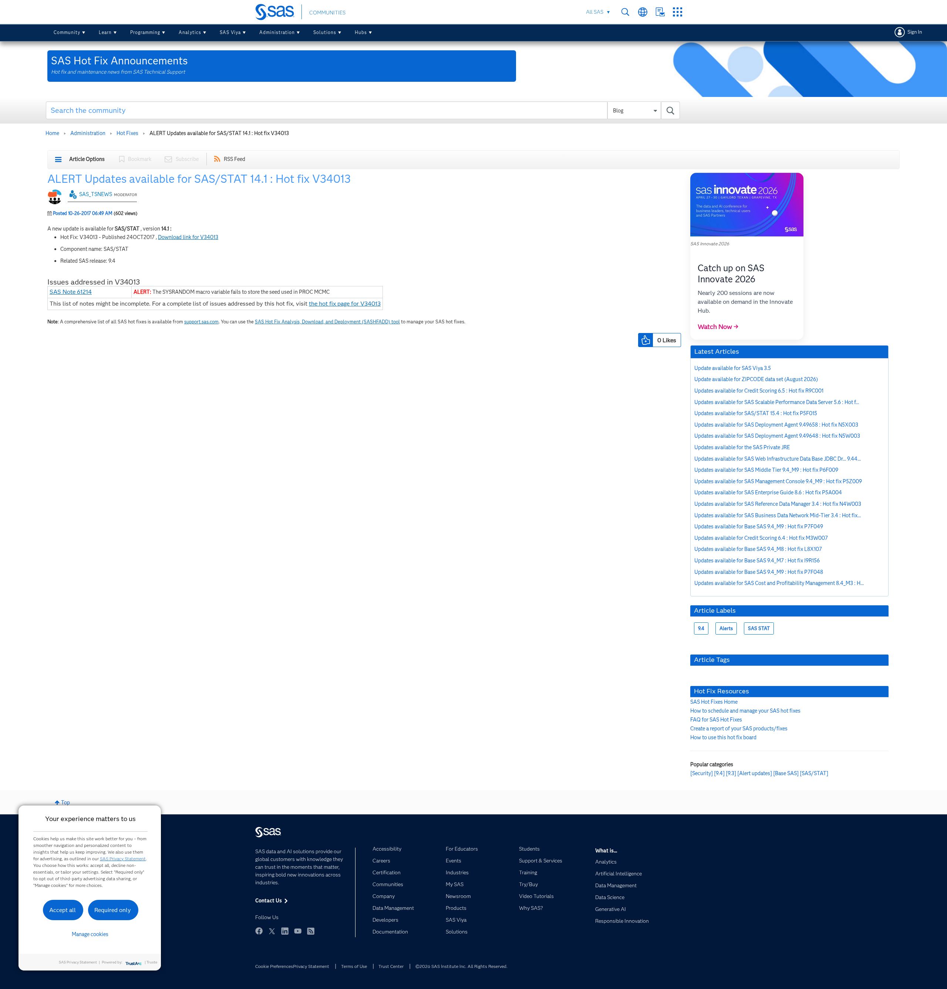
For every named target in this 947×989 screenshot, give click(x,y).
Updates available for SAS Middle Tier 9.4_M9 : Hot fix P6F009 (766, 470)
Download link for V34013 (188, 237)
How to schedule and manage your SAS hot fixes (745, 710)
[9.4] (719, 773)
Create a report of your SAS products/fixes (739, 728)
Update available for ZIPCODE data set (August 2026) (756, 379)
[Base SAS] (786, 773)
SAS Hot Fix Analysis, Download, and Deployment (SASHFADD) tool (327, 321)
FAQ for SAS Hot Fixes (716, 719)
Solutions (324, 32)
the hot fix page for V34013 (345, 303)
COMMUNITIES (327, 12)
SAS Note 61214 (71, 291)
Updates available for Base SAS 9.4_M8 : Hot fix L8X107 (758, 549)
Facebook (259, 931)
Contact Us (660, 12)
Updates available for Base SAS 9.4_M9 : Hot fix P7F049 (758, 526)
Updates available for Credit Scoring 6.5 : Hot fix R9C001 (758, 390)
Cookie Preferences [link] (274, 966)
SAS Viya (230, 32)
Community (67, 32)
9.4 (701, 628)
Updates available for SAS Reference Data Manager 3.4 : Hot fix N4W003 (777, 504)
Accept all (62, 910)
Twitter (272, 931)
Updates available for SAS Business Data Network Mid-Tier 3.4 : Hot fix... (777, 515)
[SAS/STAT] (814, 773)
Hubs (361, 32)
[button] (645, 340)
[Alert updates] (754, 773)
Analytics (190, 32)
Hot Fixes (127, 133)
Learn (105, 32)
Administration (277, 32)
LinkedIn (285, 931)
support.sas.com (201, 321)
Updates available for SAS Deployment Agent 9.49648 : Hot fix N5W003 (777, 436)
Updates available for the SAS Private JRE (742, 447)
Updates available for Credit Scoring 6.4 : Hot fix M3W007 (761, 538)
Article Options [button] (87, 159)
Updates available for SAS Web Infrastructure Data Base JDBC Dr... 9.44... (777, 458)
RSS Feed (234, 159)
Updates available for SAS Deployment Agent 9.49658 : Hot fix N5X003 (776, 424)
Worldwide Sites (642, 12)
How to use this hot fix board (723, 737)
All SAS (594, 12)
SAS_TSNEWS (95, 194)
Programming (145, 32)
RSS (310, 931)
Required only (112, 910)
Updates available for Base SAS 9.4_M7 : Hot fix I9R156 (757, 560)
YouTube (297, 931)
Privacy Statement (311, 966)
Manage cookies (90, 934)
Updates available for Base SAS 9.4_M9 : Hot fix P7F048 (758, 572)
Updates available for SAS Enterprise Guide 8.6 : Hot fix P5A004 (768, 492)
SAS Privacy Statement (123, 858)
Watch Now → (718, 327)
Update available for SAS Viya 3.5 (732, 368)
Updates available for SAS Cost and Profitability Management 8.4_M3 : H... (779, 583)
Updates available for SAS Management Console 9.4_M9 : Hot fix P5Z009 (778, 481)
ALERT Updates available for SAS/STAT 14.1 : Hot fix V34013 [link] (219, 133)
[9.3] (731, 773)
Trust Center (391, 966)
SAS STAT (759, 628)
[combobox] (363, 110)
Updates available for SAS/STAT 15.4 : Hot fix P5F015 (755, 413)
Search (625, 12)
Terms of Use (354, 966)
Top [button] (65, 802)
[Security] (701, 773)
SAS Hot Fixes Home (714, 702)
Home (52, 133)
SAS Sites (677, 12)
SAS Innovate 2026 (709, 243)
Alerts (726, 628)
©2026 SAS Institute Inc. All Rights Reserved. (461, 966)
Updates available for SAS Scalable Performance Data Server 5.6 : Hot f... (776, 402)
